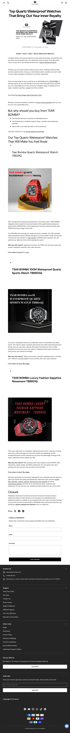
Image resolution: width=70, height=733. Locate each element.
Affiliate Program (8, 610)
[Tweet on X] (15, 511)
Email (10, 534)
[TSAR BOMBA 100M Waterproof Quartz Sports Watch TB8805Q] (30, 289)
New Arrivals (40, 14)
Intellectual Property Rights (12, 649)
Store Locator (7, 602)
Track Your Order (8, 591)
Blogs (5, 627)
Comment (12, 543)
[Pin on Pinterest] (23, 511)
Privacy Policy (7, 635)
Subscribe (35, 690)
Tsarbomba (32, 728)
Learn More (35, 666)
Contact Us (6, 599)
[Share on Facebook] (19, 511)
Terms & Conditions (9, 642)
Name (10, 526)
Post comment (35, 559)
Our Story (6, 595)
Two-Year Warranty (9, 613)
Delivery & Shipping (9, 638)
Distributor (6, 631)
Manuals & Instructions (10, 617)
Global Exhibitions (9, 606)
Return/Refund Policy (10, 646)
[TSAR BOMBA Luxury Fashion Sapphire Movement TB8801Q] (30, 397)
